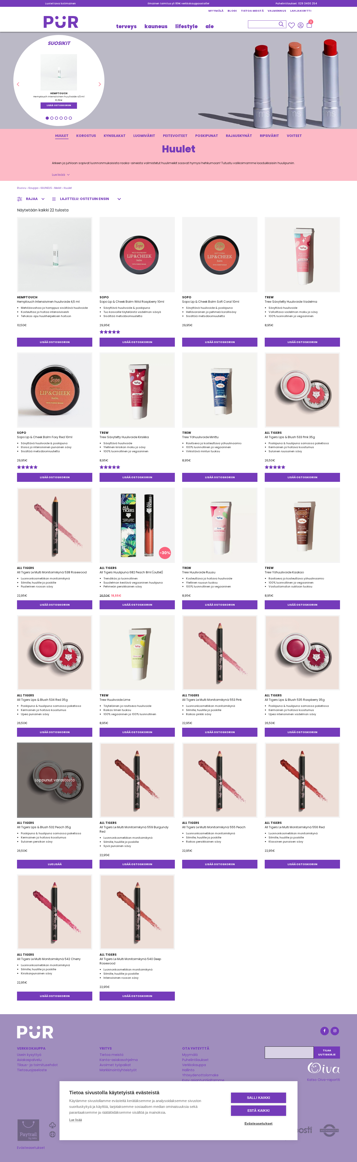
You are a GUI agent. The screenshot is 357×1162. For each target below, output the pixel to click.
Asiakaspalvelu (29, 1059)
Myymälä (216, 11)
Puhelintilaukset (195, 1059)
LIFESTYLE (186, 26)
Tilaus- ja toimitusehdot (37, 1064)
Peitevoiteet (175, 135)
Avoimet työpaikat (115, 1064)
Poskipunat (206, 135)
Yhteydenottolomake (200, 1075)
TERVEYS (126, 26)
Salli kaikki (258, 1098)
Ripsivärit (269, 135)
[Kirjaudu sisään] (300, 25)
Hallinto (188, 1070)
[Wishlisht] (292, 25)
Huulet (61, 135)
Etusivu (21, 188)
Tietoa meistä (252, 11)
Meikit (57, 188)
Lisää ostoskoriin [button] (59, 105)
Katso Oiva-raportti (323, 1079)
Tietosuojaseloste (32, 1070)
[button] (17, 84)
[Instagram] (334, 1032)
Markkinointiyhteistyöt (118, 1070)
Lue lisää (58, 175)
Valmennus (277, 11)
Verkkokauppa (194, 1064)
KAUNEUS (156, 26)
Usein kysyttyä (29, 1054)
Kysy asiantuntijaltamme (203, 1080)
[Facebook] (324, 1032)
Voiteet (294, 135)
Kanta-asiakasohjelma (119, 1059)
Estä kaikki (258, 1110)
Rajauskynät (239, 135)
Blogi (232, 11)
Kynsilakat (115, 135)
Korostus (86, 135)
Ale (209, 26)
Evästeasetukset (31, 1147)
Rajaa (32, 198)
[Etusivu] (61, 23)
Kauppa (33, 188)
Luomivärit (144, 135)
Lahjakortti (300, 11)
